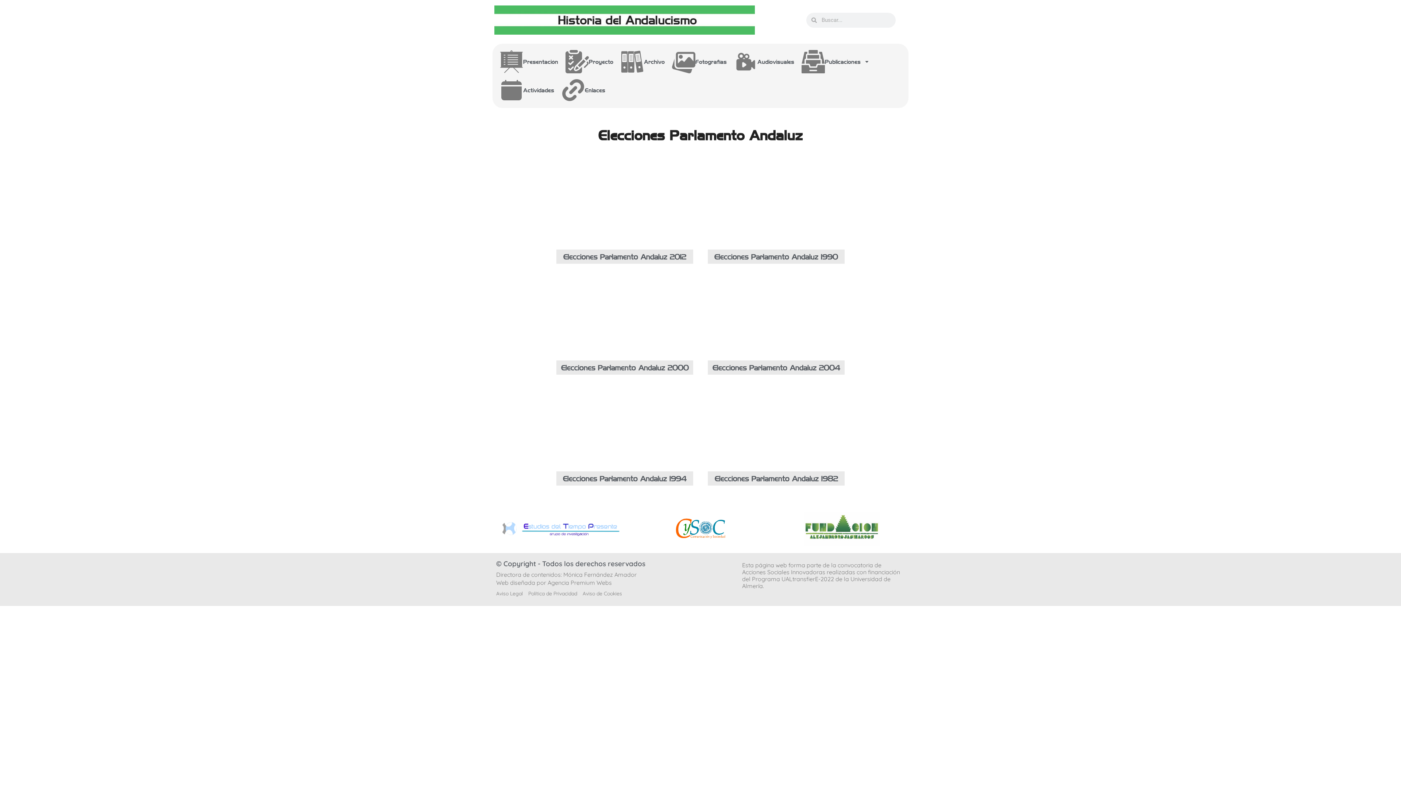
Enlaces (595, 90)
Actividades (538, 90)
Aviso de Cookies (602, 593)
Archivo (654, 61)
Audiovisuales (775, 61)
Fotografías (711, 61)
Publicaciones (843, 61)
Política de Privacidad (552, 593)
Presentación (540, 61)
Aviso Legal (509, 593)
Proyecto (601, 61)
